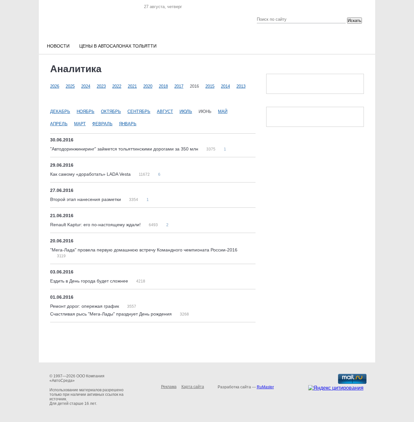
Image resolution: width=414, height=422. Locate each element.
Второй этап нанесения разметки (86, 199)
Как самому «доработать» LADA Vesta (91, 174)
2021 (132, 86)
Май (222, 111)
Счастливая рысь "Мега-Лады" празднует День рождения (111, 313)
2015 (209, 86)
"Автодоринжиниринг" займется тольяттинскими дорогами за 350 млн (125, 148)
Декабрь (60, 111)
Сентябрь (138, 111)
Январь (127, 123)
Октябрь (111, 111)
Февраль (102, 123)
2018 (163, 86)
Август (165, 111)
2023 (101, 86)
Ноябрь (85, 111)
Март (80, 123)
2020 (147, 86)
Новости (58, 46)
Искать (354, 20)
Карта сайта (192, 386)
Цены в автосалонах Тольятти (118, 46)
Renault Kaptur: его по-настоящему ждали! (96, 224)
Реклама (169, 386)
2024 (85, 86)
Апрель (59, 123)
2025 (70, 86)
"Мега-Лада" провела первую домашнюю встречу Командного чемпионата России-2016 (143, 249)
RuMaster (265, 387)
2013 (240, 86)
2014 (225, 86)
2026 (54, 86)
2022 (116, 86)
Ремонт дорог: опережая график (85, 306)
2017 (178, 86)
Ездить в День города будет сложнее (89, 280)
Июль (186, 111)
